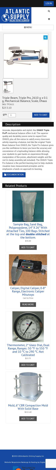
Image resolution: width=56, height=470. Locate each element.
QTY (5, 114)
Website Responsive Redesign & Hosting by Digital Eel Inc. (28, 462)
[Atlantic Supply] (15, 15)
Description (12, 124)
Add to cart (40, 115)
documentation (15, 174)
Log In (49, 3)
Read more (28, 304)
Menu (29, 27)
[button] (45, 37)
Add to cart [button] (28, 247)
